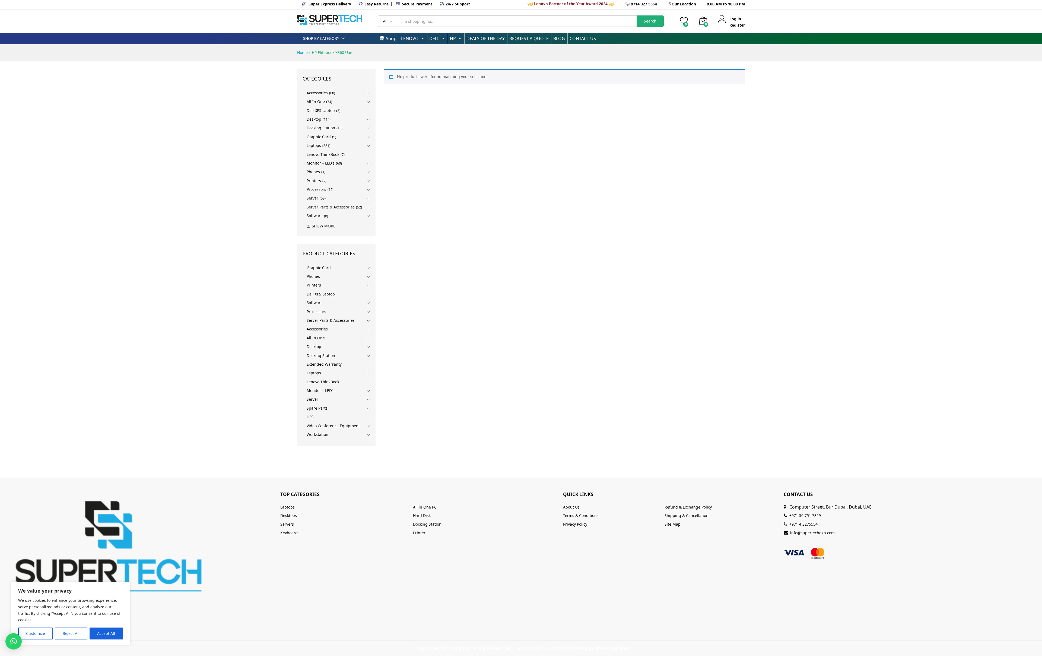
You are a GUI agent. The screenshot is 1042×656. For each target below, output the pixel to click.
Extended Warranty (324, 364)
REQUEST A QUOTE (529, 38)
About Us (571, 507)
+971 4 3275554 (803, 524)
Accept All (106, 633)
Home (302, 52)
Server (312, 198)
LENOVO (410, 38)
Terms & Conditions (581, 515)
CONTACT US (583, 38)
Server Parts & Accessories (331, 207)
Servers (287, 524)
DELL (434, 38)
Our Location (684, 4)
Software (315, 215)
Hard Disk (422, 515)
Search (650, 21)
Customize (35, 633)
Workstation (317, 434)
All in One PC (425, 507)
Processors (316, 189)
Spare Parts (317, 408)
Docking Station (321, 127)
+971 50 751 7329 (805, 515)
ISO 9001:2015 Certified (540, 648)
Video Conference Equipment (333, 425)
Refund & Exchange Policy (688, 507)
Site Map (673, 524)
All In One (316, 101)
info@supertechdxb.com (812, 532)
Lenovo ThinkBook (323, 154)
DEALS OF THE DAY (485, 38)
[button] (13, 641)
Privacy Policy (575, 524)
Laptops (314, 145)
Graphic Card (319, 136)
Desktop (314, 119)
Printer (419, 532)
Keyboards (290, 532)
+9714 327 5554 (643, 4)
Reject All (71, 633)
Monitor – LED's (321, 163)
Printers (314, 180)
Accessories (317, 92)
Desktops (288, 515)
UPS (310, 416)
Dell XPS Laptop (321, 110)
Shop (391, 38)
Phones (313, 171)
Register (737, 25)
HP (453, 38)
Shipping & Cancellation (687, 515)
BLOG (559, 38)
